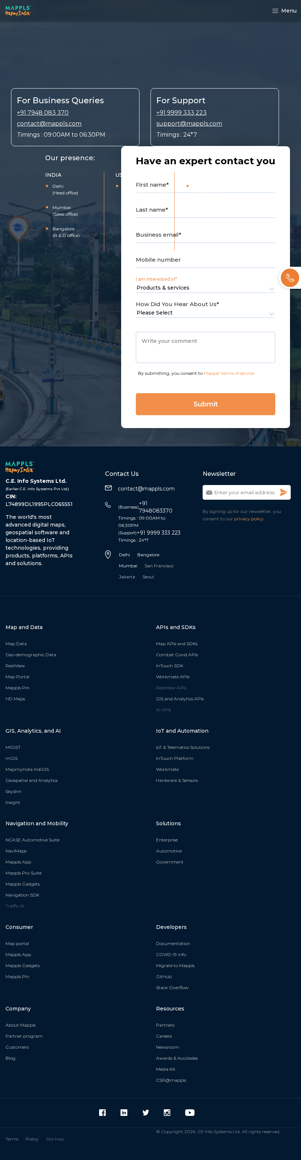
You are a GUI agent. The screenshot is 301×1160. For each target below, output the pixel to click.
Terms (12, 1139)
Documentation (173, 943)
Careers (164, 1036)
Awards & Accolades (177, 1058)
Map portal (17, 943)
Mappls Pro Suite (23, 873)
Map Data (16, 643)
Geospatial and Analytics (32, 780)
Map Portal (17, 676)
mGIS (12, 758)
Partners (165, 1025)
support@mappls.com (189, 123)
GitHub (164, 976)
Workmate (167, 769)
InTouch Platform (174, 758)
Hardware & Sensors (177, 780)
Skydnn (14, 791)
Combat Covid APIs (177, 654)
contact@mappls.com (49, 123)
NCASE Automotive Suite (32, 840)
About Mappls (21, 1025)
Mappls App (18, 862)
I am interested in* (156, 279)
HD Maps (15, 698)
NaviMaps (16, 851)
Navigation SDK (22, 895)
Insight (13, 802)
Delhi (124, 554)
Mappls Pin (17, 687)
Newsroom (167, 1047)
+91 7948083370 (145, 507)
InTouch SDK (169, 665)
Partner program (24, 1036)
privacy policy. (249, 518)
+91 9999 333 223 (181, 112)
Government (170, 862)
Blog (10, 1058)
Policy (32, 1139)
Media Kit (165, 1069)
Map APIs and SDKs (176, 643)
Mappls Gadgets (23, 884)
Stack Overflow (172, 987)
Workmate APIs (172, 676)
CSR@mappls (171, 1080)
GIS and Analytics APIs (180, 698)
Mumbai (128, 565)
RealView (15, 665)
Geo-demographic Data (31, 654)
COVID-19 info (171, 954)
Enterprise (167, 840)
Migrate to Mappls (175, 965)
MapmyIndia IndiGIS (27, 769)
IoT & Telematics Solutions (183, 747)
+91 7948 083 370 (43, 112)
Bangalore (148, 554)
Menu (289, 10)
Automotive (169, 851)
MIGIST (13, 747)
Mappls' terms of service (229, 373)
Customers (17, 1047)
